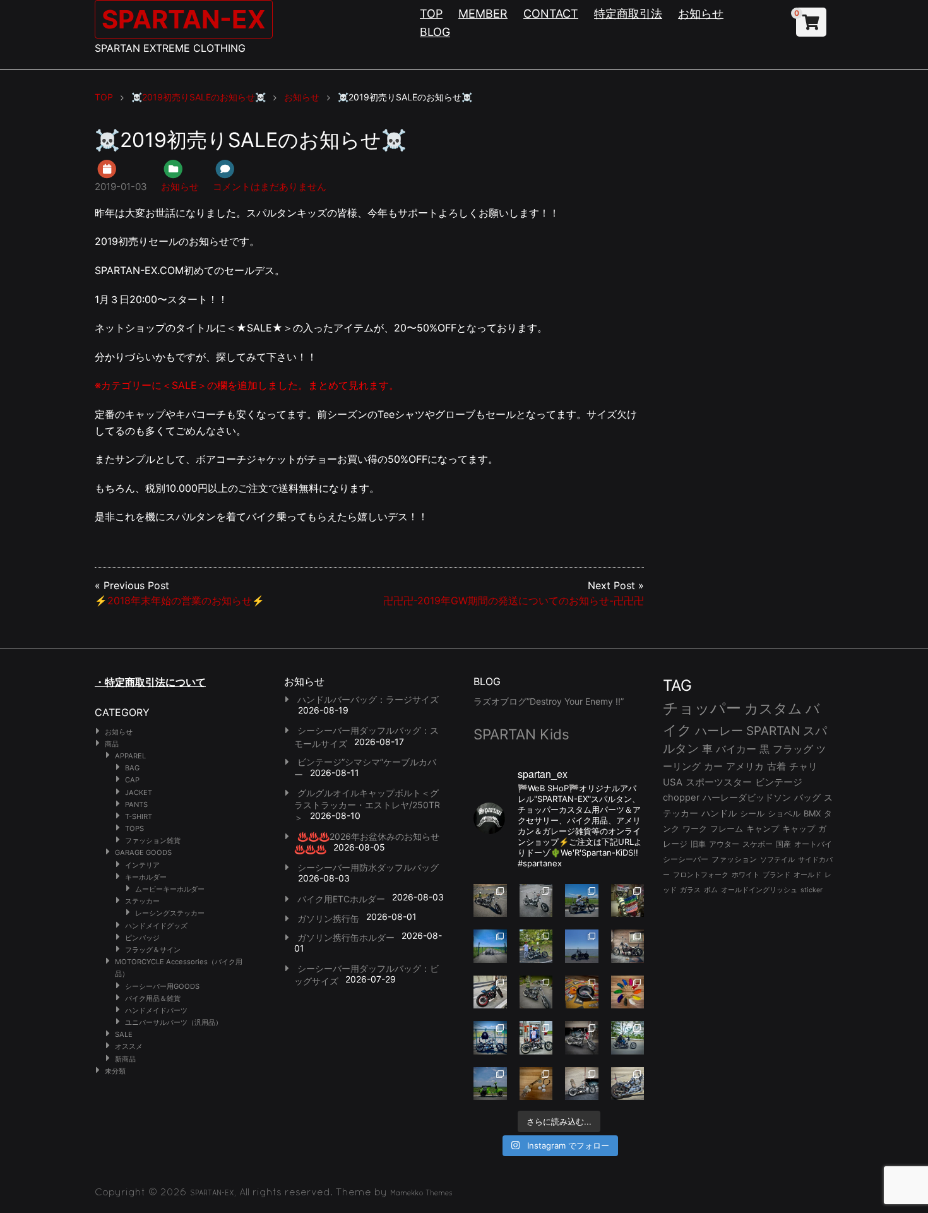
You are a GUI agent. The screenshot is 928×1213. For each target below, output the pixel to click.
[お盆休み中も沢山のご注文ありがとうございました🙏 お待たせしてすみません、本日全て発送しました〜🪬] (536, 900)
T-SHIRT (138, 816)
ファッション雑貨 (153, 840)
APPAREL (130, 755)
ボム (711, 889)
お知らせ (700, 13)
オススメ (129, 1046)
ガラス (690, 889)
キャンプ (762, 829)
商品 (112, 743)
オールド (807, 874)
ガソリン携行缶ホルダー (346, 937)
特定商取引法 (628, 13)
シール (752, 813)
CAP (132, 779)
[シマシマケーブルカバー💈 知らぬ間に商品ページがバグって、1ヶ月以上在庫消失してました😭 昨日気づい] (628, 900)
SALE (124, 1034)
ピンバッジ (142, 937)
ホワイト (745, 874)
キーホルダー (146, 877)
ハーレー (719, 730)
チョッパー (702, 708)
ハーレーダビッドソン (747, 797)
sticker (811, 890)
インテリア (142, 865)
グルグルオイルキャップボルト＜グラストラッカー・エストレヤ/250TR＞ (367, 805)
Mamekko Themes (421, 1193)
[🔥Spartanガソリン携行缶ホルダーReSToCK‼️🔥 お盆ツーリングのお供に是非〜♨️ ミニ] (490, 992)
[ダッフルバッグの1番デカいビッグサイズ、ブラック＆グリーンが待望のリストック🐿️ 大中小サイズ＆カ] (536, 992)
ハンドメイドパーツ (156, 1010)
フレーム (726, 829)
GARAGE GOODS (143, 852)
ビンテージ (778, 782)
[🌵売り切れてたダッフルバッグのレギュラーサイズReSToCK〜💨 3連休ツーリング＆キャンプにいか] (628, 1038)
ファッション (734, 859)
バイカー (736, 749)
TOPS (134, 828)
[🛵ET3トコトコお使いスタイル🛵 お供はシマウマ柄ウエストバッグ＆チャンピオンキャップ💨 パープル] (490, 1084)
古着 (776, 766)
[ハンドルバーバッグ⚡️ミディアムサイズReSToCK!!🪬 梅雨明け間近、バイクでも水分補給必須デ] (581, 1038)
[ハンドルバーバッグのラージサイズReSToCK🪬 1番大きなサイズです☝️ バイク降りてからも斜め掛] (490, 900)
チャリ (803, 766)
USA (672, 782)
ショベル (784, 813)
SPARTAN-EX (184, 19)
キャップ (798, 829)
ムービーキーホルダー (170, 889)
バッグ (807, 797)
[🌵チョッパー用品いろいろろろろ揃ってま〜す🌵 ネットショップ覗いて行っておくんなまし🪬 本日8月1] (581, 900)
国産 (783, 844)
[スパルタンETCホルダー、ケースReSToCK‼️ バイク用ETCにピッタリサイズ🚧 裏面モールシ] (628, 946)
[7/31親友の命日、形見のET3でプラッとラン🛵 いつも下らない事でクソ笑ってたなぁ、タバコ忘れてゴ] (536, 946)
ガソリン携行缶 (328, 918)
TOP (431, 13)
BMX (812, 813)
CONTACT (550, 13)
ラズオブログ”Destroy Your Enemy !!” (548, 701)
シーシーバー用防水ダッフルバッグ (368, 867)
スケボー (757, 844)
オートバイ (813, 844)
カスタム (773, 708)
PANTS (136, 804)
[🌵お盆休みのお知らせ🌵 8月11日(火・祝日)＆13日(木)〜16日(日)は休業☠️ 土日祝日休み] (581, 946)
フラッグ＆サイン (153, 949)
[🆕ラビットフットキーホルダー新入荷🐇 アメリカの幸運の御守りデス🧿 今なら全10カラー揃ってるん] (628, 992)
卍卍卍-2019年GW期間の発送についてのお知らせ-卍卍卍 (513, 600)
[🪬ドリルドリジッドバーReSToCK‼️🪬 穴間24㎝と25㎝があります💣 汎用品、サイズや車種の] (628, 1084)
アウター (724, 844)
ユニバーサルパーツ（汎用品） (173, 1022)
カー (713, 766)
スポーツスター (719, 782)
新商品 (125, 1059)
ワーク (694, 829)
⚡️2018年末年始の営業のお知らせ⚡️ (180, 600)
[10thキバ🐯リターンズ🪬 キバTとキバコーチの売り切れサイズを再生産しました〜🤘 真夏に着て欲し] (490, 1038)
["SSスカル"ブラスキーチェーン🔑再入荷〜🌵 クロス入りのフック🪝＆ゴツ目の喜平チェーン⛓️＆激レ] (536, 1084)
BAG (132, 767)
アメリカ (745, 766)
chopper (681, 797)
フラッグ (793, 749)
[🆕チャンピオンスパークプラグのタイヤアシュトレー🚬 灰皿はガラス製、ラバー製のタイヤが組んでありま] (581, 992)
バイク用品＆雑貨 (153, 998)
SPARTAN (773, 731)
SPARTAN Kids (521, 734)
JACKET (138, 792)
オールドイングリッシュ (759, 889)
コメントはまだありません (269, 187)
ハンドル (719, 813)
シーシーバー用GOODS (162, 986)
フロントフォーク (701, 874)
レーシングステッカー (170, 913)
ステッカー (142, 901)
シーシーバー (685, 859)
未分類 (115, 1071)
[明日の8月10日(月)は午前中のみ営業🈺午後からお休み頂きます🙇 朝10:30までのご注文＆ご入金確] (490, 946)
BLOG (435, 32)
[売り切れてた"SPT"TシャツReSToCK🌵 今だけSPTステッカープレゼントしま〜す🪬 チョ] (536, 1038)
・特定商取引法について (150, 682)
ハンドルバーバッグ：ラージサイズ (368, 699)
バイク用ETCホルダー (341, 898)
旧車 (698, 844)
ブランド (776, 874)
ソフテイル (777, 859)
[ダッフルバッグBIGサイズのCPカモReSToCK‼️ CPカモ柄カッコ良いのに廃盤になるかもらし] (581, 1084)
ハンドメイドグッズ (156, 925)
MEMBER (483, 13)
